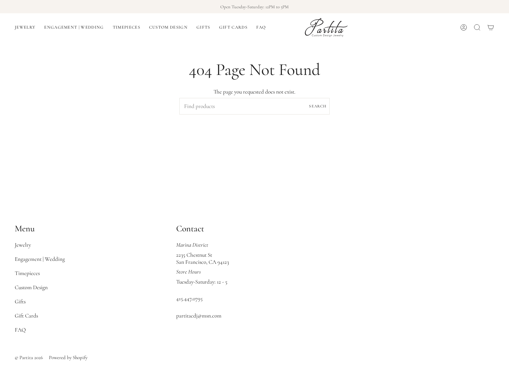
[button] (25, 27)
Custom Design (31, 287)
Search (318, 106)
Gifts (20, 301)
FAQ (20, 329)
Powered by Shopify (68, 357)
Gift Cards (26, 315)
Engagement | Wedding (40, 259)
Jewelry (23, 244)
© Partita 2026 (29, 357)
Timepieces (27, 273)
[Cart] (491, 27)
